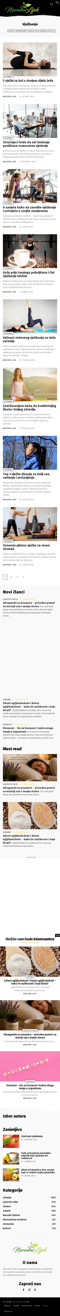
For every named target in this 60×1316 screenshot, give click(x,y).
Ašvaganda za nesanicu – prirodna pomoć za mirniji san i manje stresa (30, 1036)
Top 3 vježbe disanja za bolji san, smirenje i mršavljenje (26, 476)
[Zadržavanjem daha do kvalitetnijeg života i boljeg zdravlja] (30, 385)
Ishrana (7, 699)
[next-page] (23, 577)
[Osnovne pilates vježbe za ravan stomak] (30, 524)
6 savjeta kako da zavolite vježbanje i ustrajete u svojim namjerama (29, 209)
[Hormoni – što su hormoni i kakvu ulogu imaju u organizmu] (30, 1066)
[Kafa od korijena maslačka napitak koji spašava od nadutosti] (11, 1158)
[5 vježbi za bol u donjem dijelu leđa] (30, 59)
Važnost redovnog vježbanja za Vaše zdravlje (29, 339)
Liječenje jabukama (32, 1136)
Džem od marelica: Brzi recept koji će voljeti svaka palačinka (38, 1171)
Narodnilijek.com (19, 1302)
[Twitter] (35, 1290)
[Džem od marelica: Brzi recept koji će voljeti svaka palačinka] (11, 1174)
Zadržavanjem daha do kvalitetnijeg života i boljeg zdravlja (29, 407)
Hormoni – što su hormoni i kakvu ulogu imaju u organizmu (30, 1087)
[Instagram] (29, 1290)
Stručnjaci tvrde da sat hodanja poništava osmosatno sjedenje (26, 144)
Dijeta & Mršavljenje (17, 31)
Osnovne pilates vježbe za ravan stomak (26, 547)
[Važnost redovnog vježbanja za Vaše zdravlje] (30, 316)
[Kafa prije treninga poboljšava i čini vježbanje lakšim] (30, 251)
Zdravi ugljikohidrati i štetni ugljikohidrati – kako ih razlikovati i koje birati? (29, 707)
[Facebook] (23, 1290)
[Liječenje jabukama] (11, 1141)
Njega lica (46, 31)
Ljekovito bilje (10, 599)
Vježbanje (8, 76)
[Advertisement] (30, 655)
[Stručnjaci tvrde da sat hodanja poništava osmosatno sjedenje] (30, 121)
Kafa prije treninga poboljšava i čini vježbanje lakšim (28, 274)
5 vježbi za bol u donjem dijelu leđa (28, 81)
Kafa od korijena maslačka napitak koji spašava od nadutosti (36, 1156)
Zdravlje (7, 724)
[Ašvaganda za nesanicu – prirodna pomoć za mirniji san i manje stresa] (30, 767)
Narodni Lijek (9, 96)
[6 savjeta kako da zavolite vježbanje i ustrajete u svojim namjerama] (30, 186)
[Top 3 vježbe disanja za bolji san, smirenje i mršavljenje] (30, 453)
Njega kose (34, 31)
